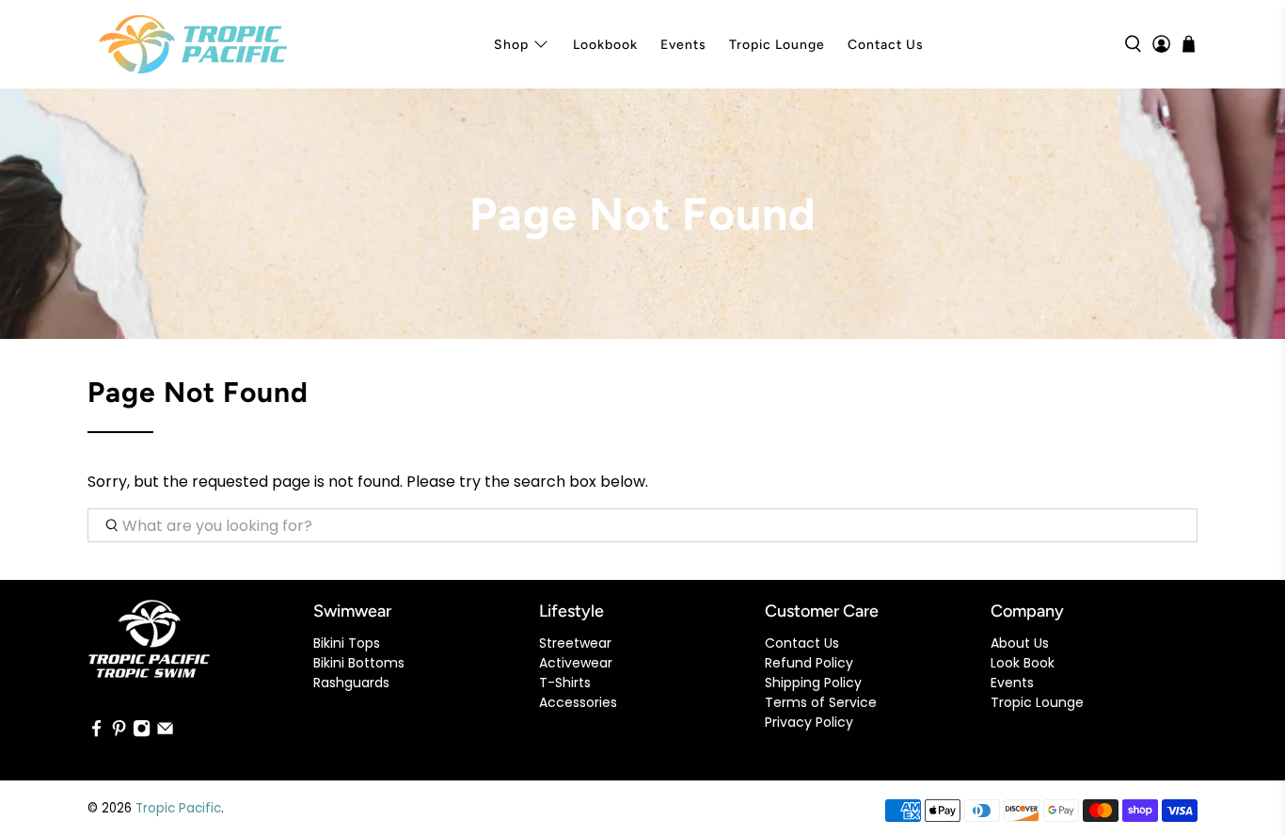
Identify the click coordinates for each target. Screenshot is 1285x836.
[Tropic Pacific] (193, 44)
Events (683, 45)
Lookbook (605, 45)
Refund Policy (809, 662)
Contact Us (886, 45)
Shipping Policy (813, 682)
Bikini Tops (346, 643)
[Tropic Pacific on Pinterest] (119, 732)
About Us (1020, 643)
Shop (511, 45)
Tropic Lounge (777, 45)
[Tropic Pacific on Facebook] (96, 732)
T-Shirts (565, 682)
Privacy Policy (809, 722)
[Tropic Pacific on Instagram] (142, 732)
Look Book (1023, 662)
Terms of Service (821, 702)
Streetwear (575, 643)
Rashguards (351, 682)
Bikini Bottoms (359, 662)
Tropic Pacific (178, 808)
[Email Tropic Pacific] (165, 732)
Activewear (575, 662)
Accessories (578, 702)
